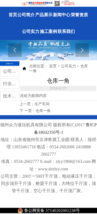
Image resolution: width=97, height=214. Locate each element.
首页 (53, 66)
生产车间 (42, 104)
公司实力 (68, 66)
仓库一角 (43, 111)
